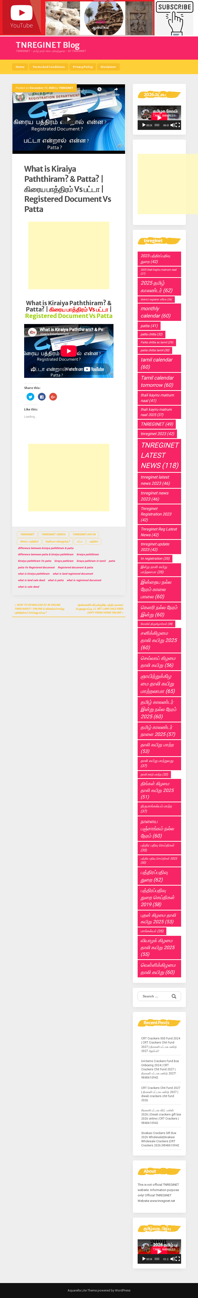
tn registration (155, 559)
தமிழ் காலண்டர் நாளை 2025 (158, 730)
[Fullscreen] (177, 125)
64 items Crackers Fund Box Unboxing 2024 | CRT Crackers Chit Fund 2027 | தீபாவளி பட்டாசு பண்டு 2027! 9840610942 (160, 1069)
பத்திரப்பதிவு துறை (154, 875)
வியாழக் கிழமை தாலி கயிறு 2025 (157, 947)
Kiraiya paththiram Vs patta (34, 561)
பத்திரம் (93, 541)
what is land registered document (73, 573)
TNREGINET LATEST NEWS (159, 455)
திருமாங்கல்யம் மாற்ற (156, 808)
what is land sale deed (31, 580)
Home (20, 67)
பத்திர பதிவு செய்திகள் (157, 848)
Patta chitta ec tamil (157, 342)
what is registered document (84, 580)
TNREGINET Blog (48, 45)
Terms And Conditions (49, 67)
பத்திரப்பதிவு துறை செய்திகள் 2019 (157, 897)
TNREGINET (66, 88)
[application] (159, 118)
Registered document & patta (75, 567)
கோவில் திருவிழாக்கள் (156, 624)
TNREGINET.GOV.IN (84, 534)
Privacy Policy (82, 67)
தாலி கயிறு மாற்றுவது (157, 763)
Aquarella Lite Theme (82, 1290)
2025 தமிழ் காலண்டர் (156, 286)
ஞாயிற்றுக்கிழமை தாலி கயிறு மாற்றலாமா (158, 683)
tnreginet (27, 534)
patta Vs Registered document (36, 567)
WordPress (122, 1290)
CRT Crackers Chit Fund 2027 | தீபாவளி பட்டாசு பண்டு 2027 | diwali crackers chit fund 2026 (160, 1094)
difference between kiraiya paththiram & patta (45, 548)
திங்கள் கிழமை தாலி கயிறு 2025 (157, 790)
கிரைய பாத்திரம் (29, 541)
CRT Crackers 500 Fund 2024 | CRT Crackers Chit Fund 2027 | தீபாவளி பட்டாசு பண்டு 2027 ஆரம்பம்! (160, 1044)
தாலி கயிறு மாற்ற (157, 748)
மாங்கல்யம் (152, 931)
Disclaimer (108, 67)
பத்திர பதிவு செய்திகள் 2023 (159, 861)
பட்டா (79, 541)
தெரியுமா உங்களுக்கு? (57, 541)
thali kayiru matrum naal (157, 398)
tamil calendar (156, 363)
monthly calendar (155, 312)
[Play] (143, 125)
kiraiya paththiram (88, 554)
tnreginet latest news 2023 (155, 480)
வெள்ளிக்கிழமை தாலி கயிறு (158, 968)
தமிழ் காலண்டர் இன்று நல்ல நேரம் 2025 (158, 709)
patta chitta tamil (155, 350)
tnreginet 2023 (157, 433)
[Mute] (172, 125)
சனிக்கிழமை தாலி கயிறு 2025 (159, 640)
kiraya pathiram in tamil (91, 561)
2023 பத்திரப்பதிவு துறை (155, 259)
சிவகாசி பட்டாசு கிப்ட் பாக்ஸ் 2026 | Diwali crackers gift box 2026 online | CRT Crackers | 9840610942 (161, 1116)
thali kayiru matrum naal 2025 (156, 412)
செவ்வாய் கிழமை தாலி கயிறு (158, 661)
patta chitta (152, 334)
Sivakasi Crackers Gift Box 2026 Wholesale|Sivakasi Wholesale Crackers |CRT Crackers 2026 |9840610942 (160, 1139)
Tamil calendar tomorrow (157, 381)
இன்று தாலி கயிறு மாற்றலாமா (154, 569)
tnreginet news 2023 (154, 496)
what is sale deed (28, 586)
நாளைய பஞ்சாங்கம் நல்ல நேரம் (157, 828)
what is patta (56, 580)
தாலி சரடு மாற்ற (154, 774)
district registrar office (156, 299)
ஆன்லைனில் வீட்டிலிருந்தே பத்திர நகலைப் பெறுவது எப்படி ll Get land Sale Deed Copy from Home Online (99, 608)
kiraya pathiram (63, 561)
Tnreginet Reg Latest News (159, 532)
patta (112, 561)
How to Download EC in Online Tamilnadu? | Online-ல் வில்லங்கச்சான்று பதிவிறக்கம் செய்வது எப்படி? (39, 608)
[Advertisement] (68, 255)
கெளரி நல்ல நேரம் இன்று (159, 611)
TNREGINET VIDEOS (53, 534)
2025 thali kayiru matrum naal (159, 271)
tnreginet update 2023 (155, 547)
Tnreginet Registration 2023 (156, 514)
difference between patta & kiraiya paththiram (45, 554)
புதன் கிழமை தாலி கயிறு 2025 (158, 918)
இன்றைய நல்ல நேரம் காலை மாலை (156, 589)
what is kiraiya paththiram (34, 573)
